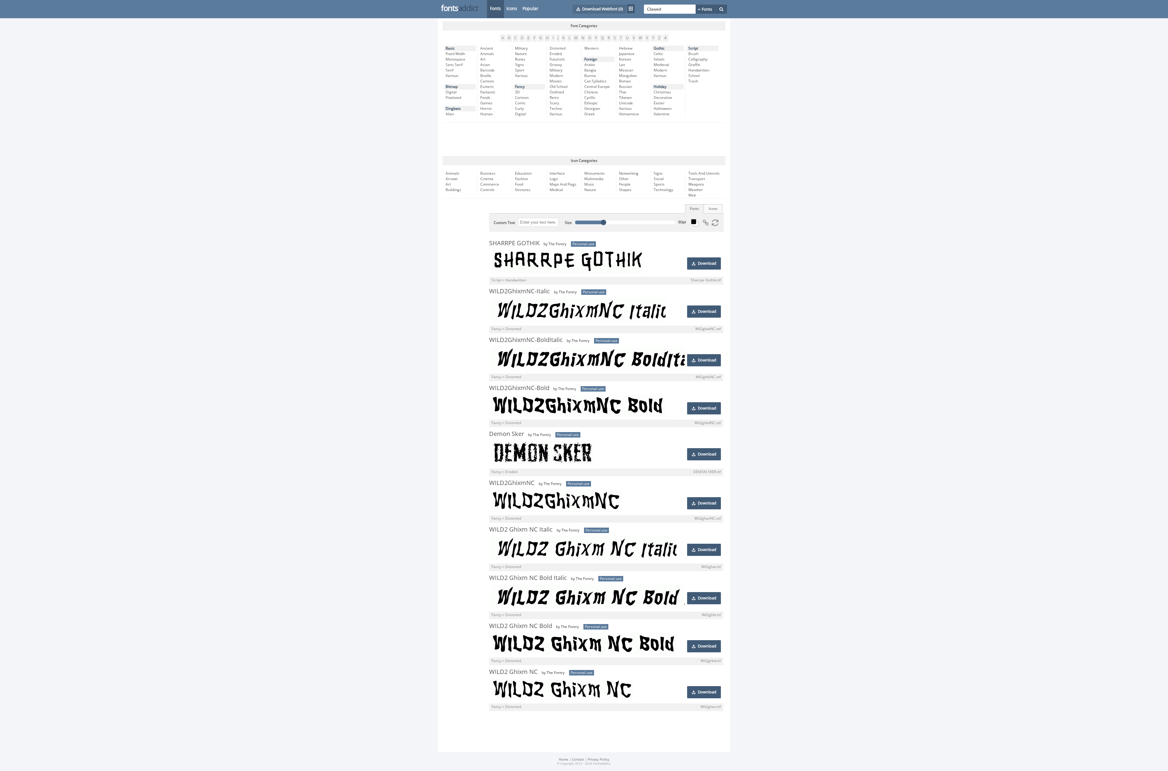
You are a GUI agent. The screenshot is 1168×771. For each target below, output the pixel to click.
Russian (625, 87)
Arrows (452, 179)
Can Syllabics (595, 81)
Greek (589, 114)
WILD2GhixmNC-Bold (519, 388)
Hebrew (625, 48)
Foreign (590, 59)
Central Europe (597, 87)
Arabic (589, 65)
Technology (663, 190)
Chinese (591, 92)
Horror (486, 108)
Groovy (556, 65)
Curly (519, 108)
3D (517, 92)
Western (591, 48)
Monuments (594, 173)
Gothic (659, 48)
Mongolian (628, 76)
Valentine (661, 114)
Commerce (489, 184)
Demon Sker (506, 434)
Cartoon (487, 81)
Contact (578, 760)
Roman (625, 81)
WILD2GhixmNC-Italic (519, 291)
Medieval (661, 65)
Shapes (625, 190)
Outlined (557, 92)
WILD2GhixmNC (512, 483)
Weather (695, 190)
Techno (556, 108)
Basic (450, 48)
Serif (450, 70)
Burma (590, 76)
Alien (450, 114)
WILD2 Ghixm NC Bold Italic (528, 577)
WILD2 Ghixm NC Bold (520, 626)
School (694, 76)
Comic (520, 103)
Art (482, 59)
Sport (519, 70)
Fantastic (487, 92)
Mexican (626, 70)
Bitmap (452, 87)
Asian (485, 65)
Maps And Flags (563, 184)
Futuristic (557, 59)
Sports (659, 184)
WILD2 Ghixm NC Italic (521, 529)
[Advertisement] (584, 139)
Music (589, 184)
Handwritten (698, 70)
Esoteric (487, 87)
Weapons (696, 184)
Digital (451, 92)
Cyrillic (590, 98)
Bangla (590, 70)
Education (523, 173)
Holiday (660, 87)
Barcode (487, 70)
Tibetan (625, 98)
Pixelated (453, 98)
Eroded (556, 54)
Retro (554, 98)
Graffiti (694, 65)
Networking (628, 173)
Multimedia (593, 179)
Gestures (522, 190)
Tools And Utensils (704, 173)
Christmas (662, 92)
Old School (559, 87)
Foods (485, 98)
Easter (659, 103)
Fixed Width (455, 54)
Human (486, 114)
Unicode (626, 103)
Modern (556, 76)
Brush (693, 54)
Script (693, 48)
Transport (696, 179)
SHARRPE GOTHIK (514, 243)
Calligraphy (697, 59)
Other (624, 179)
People (625, 184)
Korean (625, 59)
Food (519, 184)
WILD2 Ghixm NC (513, 671)
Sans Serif (454, 65)
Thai (622, 92)
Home (563, 760)
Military (521, 48)
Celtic (658, 54)
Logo (554, 179)
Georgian (592, 108)
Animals (487, 54)
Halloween (663, 108)
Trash (693, 81)
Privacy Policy (598, 760)
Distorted (557, 48)
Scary (554, 103)
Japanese (626, 54)
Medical (556, 190)
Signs (519, 65)
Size (568, 223)
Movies (556, 81)
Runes (520, 59)
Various (452, 76)
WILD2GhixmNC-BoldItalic (526, 340)
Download (707, 263)
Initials (659, 59)
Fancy (520, 87)
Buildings (453, 190)
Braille (485, 76)
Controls (487, 190)
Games (486, 103)
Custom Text (504, 223)
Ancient (486, 48)
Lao (622, 65)
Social (659, 179)
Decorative (663, 98)
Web (692, 195)
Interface (557, 173)
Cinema (486, 179)
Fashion (521, 179)
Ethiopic (591, 103)
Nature (521, 54)
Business (487, 173)
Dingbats (453, 108)
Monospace (455, 59)
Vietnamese (629, 114)
